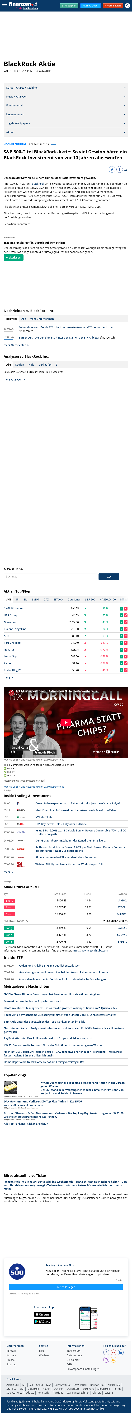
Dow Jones (80, 1385)
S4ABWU (122, 914)
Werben (44, 1355)
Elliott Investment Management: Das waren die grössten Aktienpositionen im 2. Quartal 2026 (60, 1008)
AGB (69, 1364)
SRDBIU (122, 941)
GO (109, 576)
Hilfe (42, 1351)
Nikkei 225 (114, 1385)
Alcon (7, 663)
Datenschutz (74, 1355)
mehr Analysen (13, 379)
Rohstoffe (43, 1392)
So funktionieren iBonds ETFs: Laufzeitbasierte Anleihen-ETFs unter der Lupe (66, 327)
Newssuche (13, 569)
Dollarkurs (73, 1388)
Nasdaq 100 (97, 1385)
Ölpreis (96, 1392)
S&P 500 (11, 1388)
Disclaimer (73, 1360)
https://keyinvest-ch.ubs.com (90, 950)
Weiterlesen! (13, 257)
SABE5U (122, 928)
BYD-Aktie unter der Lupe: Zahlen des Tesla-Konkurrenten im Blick (44, 1021)
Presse (10, 1360)
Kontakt (11, 1351)
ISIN (29, 71)
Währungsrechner (78, 1392)
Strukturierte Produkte (20, 1392)
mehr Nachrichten (15, 345)
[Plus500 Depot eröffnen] (27, 8)
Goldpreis (33, 1388)
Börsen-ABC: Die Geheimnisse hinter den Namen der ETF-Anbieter (59, 337)
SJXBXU (122, 900)
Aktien (46, 1388)
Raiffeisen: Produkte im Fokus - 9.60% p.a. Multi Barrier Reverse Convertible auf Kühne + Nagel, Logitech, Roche (80, 849)
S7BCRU (122, 907)
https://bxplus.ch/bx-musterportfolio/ (24, 780)
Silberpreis (103, 1388)
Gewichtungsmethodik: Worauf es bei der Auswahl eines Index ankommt (63, 972)
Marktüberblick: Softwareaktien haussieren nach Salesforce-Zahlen (76, 810)
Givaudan (10, 622)
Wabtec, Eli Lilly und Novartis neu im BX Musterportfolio (34, 759)
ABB (6, 636)
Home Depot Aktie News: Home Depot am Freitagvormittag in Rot (44, 1062)
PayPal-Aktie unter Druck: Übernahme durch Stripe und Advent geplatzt (48, 1038)
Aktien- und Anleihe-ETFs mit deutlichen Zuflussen (66, 857)
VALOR (8, 71)
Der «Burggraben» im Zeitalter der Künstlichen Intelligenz (70, 840)
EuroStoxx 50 (63, 1385)
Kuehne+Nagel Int (15, 629)
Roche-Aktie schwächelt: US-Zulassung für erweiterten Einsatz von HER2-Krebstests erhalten (60, 1015)
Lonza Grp (10, 656)
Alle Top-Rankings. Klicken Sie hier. (25, 1123)
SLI (31, 1385)
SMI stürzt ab (43, 817)
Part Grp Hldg (12, 643)
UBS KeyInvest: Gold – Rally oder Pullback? (61, 824)
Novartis (9, 649)
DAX (48, 1385)
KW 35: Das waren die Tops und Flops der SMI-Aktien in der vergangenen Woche (53, 1045)
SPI (24, 1385)
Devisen (58, 1388)
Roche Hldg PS (12, 670)
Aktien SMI (12, 1385)
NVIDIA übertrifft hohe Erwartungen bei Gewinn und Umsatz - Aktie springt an (52, 994)
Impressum (73, 1351)
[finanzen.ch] (23, 4)
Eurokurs (88, 1388)
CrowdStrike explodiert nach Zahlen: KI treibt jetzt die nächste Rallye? (77, 803)
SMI (22, 1388)
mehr (7, 677)
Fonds (117, 1388)
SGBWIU (122, 935)
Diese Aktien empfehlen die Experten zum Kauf (32, 1001)
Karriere (11, 1355)
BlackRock (38, 183)
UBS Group (11, 615)
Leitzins (108, 1392)
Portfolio (58, 1392)
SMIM (39, 1385)
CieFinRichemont (14, 608)
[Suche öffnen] (127, 5)
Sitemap (11, 1364)
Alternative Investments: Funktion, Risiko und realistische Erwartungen (62, 979)
